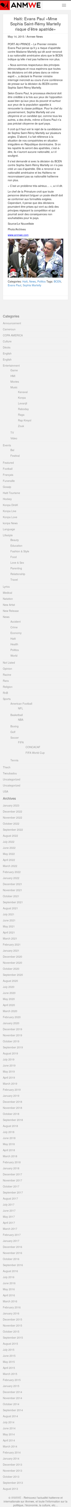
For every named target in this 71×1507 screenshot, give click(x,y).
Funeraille (9, 481)
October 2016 (11, 1259)
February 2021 (12, 944)
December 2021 (12, 884)
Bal (12, 450)
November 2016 (12, 1253)
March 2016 (10, 1301)
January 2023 (11, 805)
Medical (7, 592)
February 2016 (12, 1307)
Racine (7, 674)
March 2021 (10, 938)
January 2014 (11, 1458)
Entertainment (11, 365)
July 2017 (8, 1204)
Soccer (14, 737)
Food (13, 557)
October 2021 (11, 896)
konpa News (10, 523)
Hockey (7, 499)
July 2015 (8, 1349)
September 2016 (13, 1265)
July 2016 (8, 1277)
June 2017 (9, 1210)
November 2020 (12, 962)
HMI (12, 376)
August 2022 (10, 835)
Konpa (22, 397)
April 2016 (9, 1295)
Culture (7, 341)
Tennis (14, 760)
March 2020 (10, 1011)
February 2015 (12, 1380)
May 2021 (9, 926)
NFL (20, 708)
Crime (14, 627)
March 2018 (10, 1156)
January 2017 (11, 1241)
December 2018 (12, 1102)
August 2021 (10, 908)
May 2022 (9, 854)
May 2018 (9, 1144)
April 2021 (9, 932)
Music (13, 387)
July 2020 (8, 987)
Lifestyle (8, 535)
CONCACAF (33, 747)
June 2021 (9, 920)
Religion (7, 687)
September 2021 (13, 902)
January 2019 (11, 1096)
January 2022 (11, 878)
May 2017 (9, 1216)
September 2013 (13, 1483)
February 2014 (12, 1452)
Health (14, 644)
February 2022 (12, 872)
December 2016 (12, 1247)
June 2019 (9, 1065)
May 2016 (9, 1289)
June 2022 (9, 848)
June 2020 (9, 993)
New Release (11, 611)
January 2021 (11, 950)
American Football (21, 703)
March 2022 (10, 866)
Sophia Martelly (32, 285)
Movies (14, 381)
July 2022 (8, 842)
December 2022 (12, 811)
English (7, 353)
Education (16, 545)
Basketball (16, 715)
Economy (16, 633)
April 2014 (9, 1440)
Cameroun (9, 329)
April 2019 (9, 1077)
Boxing (14, 726)
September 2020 (13, 975)
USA (5, 791)
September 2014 (13, 1410)
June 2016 (9, 1283)
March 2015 (10, 1374)
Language (9, 529)
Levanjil (22, 403)
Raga (21, 414)
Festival (15, 455)
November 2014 (12, 1398)
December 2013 (12, 1464)
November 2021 (12, 890)
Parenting (16, 568)
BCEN (57, 281)
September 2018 (13, 1120)
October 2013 (11, 1476)
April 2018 (9, 1150)
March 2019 (10, 1083)
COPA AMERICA (13, 335)
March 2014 (10, 1446)
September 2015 (13, 1337)
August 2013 (10, 1489)
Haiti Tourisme (11, 493)
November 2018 (12, 1108)
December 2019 (12, 1029)
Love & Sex (17, 562)
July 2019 (8, 1059)
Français (8, 475)
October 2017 (11, 1186)
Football (7, 469)
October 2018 (11, 1114)
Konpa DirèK (10, 505)
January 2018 (11, 1168)
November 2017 (12, 1180)
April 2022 (9, 860)
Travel (14, 579)
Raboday (23, 409)
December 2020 (12, 956)
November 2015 (12, 1325)
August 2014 (10, 1416)
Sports (7, 699)
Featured (8, 462)
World (13, 655)
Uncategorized (11, 779)
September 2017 (13, 1192)
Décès (6, 347)
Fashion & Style (19, 551)
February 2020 (12, 1017)
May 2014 (9, 1434)
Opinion (7, 668)
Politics (41, 281)
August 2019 (10, 1053)
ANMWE (16, 1497)
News (32, 281)
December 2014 (12, 1392)
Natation (8, 599)
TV (12, 432)
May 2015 (9, 1362)
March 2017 (10, 1229)
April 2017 (9, 1222)
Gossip (7, 487)
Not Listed (9, 662)
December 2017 (12, 1174)
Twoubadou (10, 773)
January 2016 (11, 1313)
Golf (12, 732)
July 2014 (8, 1422)
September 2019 (13, 1047)
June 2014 (9, 1428)
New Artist (9, 605)
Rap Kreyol (24, 420)
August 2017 (10, 1198)
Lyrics (6, 586)
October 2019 (11, 1041)
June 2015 (9, 1356)
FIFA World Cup (35, 753)
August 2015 (10, 1343)
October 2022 (11, 823)
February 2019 (12, 1089)
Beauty (14, 540)
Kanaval (23, 392)
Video (13, 438)
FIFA (21, 742)
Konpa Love (10, 517)
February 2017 (12, 1235)
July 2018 (8, 1132)
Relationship (17, 574)
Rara (6, 681)
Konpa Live (9, 511)
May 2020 (9, 999)
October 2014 (11, 1404)
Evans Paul (14, 285)
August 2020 (10, 981)
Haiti (25, 281)
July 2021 (8, 914)
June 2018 (9, 1138)
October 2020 (11, 969)
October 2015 (11, 1331)
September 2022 (13, 829)
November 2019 (12, 1035)
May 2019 (9, 1071)
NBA (20, 719)
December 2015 (12, 1319)
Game (14, 370)
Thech (6, 767)
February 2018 (12, 1162)
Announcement (12, 323)
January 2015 (11, 1386)
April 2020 (9, 1005)
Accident (15, 621)
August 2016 (10, 1271)
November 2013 (12, 1470)
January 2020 (11, 1023)
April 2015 (9, 1368)
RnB (5, 693)
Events (7, 445)
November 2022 (12, 817)
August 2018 (10, 1126)
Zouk (21, 426)
